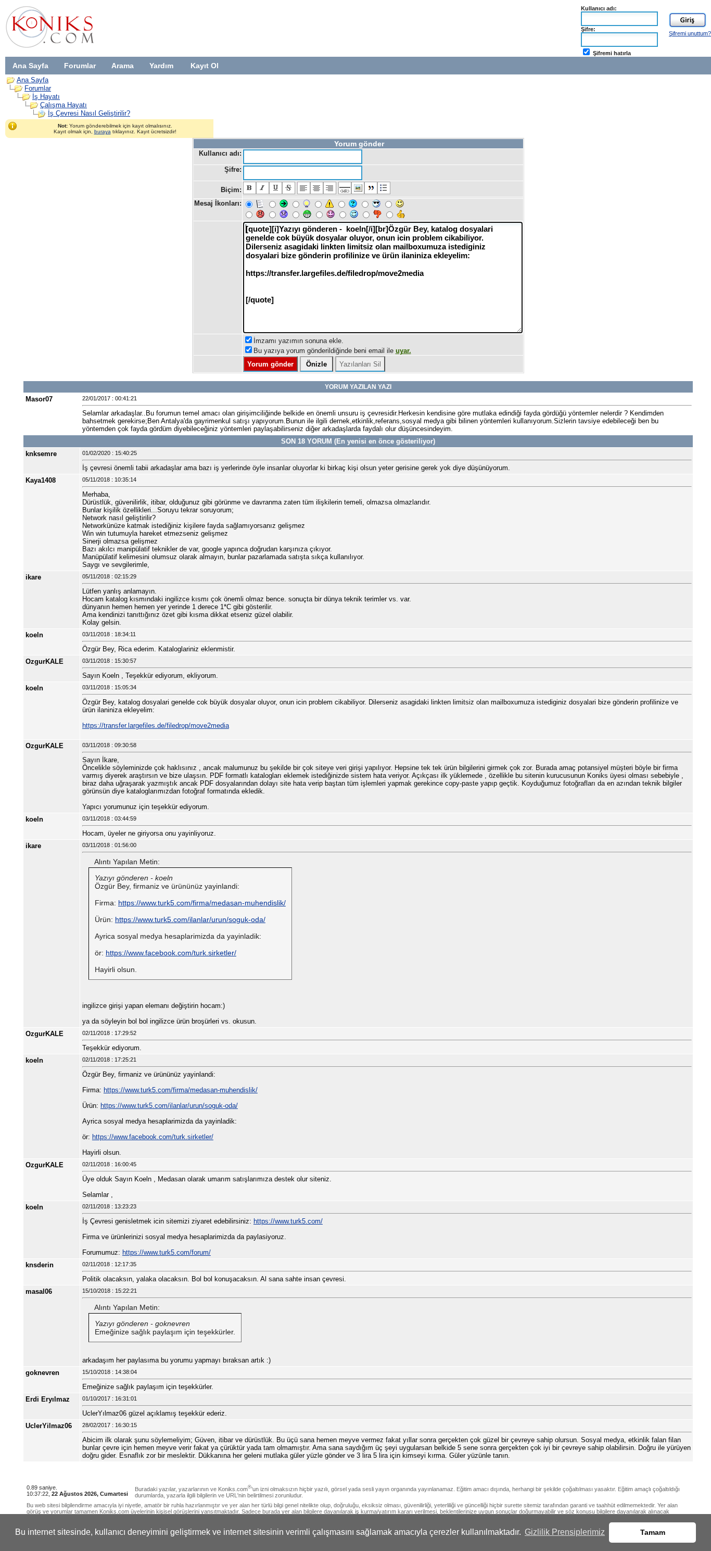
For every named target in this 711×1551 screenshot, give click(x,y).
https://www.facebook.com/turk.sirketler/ (171, 953)
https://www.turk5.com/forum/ (166, 1252)
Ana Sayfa (30, 65)
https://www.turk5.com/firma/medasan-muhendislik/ (202, 903)
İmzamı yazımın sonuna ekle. (298, 341)
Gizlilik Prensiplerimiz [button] (565, 1532)
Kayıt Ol (205, 65)
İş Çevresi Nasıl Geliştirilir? (89, 113)
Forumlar (80, 65)
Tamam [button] (652, 1532)
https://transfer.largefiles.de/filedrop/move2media (155, 725)
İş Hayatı (46, 96)
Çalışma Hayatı (63, 105)
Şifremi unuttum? (690, 33)
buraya (102, 131)
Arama (122, 65)
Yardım (161, 65)
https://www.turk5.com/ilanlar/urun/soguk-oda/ (190, 919)
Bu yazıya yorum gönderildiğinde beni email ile (332, 351)
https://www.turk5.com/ (288, 1221)
